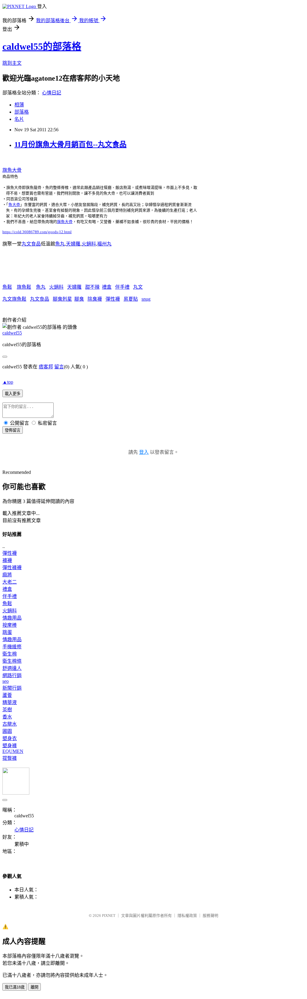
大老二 (9, 581)
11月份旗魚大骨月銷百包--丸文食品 (70, 144)
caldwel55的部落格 (41, 46)
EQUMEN (12, 751)
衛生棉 (9, 653)
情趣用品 (12, 617)
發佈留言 (12, 430)
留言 (59, 366)
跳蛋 (7, 632)
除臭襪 (95, 299)
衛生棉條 (12, 661)
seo (5, 681)
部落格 (21, 111)
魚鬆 (7, 287)
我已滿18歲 (15, 987)
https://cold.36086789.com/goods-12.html (37, 232)
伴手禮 (122, 287)
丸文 (138, 287)
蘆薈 (7, 695)
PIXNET (108, 915)
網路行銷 (12, 675)
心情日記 (51, 92)
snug (146, 299)
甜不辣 (92, 287)
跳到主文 (12, 63)
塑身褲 (9, 745)
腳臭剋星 (62, 299)
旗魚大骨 (12, 170)
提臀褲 (9, 758)
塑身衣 (9, 738)
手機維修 (12, 646)
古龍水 (9, 724)
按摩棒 (9, 625)
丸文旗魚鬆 (14, 299)
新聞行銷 (12, 688)
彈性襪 (113, 299)
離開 (34, 987)
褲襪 (7, 560)
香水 (7, 716)
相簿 (19, 104)
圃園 (7, 731)
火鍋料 (89, 243)
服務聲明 (210, 915)
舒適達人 (12, 668)
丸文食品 (31, 243)
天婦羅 (73, 243)
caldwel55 (12, 332)
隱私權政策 (187, 915)
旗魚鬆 (24, 287)
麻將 (7, 574)
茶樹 (7, 709)
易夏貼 (131, 299)
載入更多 (12, 393)
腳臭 (79, 299)
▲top (7, 382)
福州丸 (104, 243)
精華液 (9, 702)
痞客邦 (46, 366)
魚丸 (60, 243)
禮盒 (107, 287)
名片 (19, 119)
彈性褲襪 (12, 567)
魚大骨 (14, 204)
